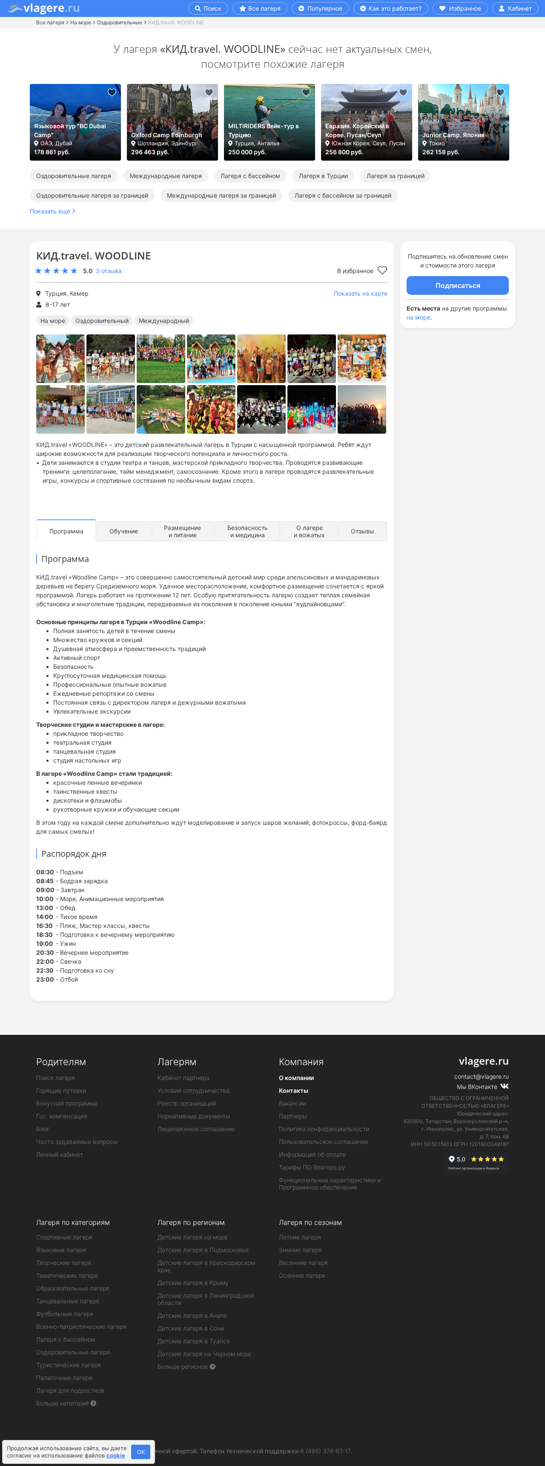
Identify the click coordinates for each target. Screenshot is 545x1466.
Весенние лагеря (303, 1262)
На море (80, 22)
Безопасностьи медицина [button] (247, 531)
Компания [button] (301, 1061)
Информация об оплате (312, 1154)
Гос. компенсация (61, 1116)
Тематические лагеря (67, 1275)
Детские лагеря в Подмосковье (203, 1249)
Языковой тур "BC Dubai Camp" (70, 130)
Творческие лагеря (63, 1262)
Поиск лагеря (55, 1077)
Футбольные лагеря (64, 1313)
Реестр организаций (187, 1103)
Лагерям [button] (177, 1061)
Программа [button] (66, 531)
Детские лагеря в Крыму (193, 1282)
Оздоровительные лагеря (73, 175)
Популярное (324, 8)
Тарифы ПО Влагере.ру (312, 1167)
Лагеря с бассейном (250, 175)
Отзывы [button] (362, 531)
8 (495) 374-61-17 (325, 1450)
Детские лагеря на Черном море (204, 1353)
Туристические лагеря (68, 1364)
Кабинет (519, 8)
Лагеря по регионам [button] (191, 1222)
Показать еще (50, 211)
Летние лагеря (300, 1237)
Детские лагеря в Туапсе (194, 1341)
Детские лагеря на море (192, 1237)
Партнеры (293, 1116)
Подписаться (458, 285)
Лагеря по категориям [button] (73, 1222)
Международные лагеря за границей (221, 195)
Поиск (211, 8)
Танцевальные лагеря (67, 1301)
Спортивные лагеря (64, 1237)
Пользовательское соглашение (323, 1141)
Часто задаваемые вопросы (77, 1141)
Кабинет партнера (183, 1077)
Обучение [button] (123, 531)
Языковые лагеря (61, 1249)
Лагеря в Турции (323, 175)
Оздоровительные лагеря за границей (92, 195)
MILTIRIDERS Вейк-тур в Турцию (263, 130)
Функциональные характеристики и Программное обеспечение (330, 1183)
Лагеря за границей (396, 175)
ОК (141, 1452)
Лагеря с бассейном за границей (343, 195)
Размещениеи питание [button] (182, 531)
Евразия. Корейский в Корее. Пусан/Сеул (357, 130)
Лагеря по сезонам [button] (310, 1222)
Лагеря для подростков (70, 1390)
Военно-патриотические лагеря (81, 1326)
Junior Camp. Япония (453, 134)
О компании (296, 1077)
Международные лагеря (166, 175)
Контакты (293, 1090)
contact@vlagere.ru (481, 1076)
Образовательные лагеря (72, 1288)
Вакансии (292, 1103)
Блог (42, 1128)
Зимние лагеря (300, 1249)
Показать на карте (360, 293)
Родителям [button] (61, 1061)
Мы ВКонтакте (478, 1086)
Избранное (464, 8)
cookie (115, 1455)
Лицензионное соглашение (196, 1128)
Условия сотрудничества (193, 1090)
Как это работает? (394, 8)
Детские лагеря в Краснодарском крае (206, 1266)
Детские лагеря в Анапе (192, 1315)
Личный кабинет (59, 1154)
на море (418, 317)
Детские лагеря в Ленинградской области (206, 1299)
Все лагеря (264, 8)
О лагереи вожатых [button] (309, 531)
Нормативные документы (194, 1116)
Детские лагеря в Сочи (191, 1328)
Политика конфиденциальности (324, 1128)
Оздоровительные (119, 22)
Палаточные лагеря (64, 1377)
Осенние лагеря (302, 1275)
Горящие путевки (61, 1090)
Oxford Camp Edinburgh (166, 134)
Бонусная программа (66, 1103)
